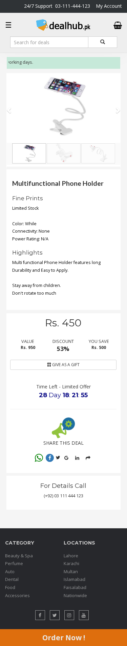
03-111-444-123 (72, 6)
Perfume (14, 563)
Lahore (71, 556)
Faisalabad (75, 587)
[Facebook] (50, 458)
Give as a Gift (65, 365)
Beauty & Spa (19, 556)
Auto (10, 571)
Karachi (71, 563)
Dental (12, 579)
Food (10, 587)
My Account (109, 6)
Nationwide (75, 595)
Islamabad (74, 579)
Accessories (17, 595)
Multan (71, 571)
